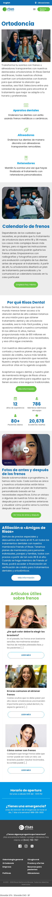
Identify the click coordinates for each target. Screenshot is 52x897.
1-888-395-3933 (36, 812)
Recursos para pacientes (35, 868)
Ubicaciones (33, 873)
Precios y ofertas (36, 863)
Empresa (7, 867)
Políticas (7, 873)
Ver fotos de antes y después (26, 515)
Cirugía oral (33, 859)
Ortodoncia (8, 863)
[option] (6, 3)
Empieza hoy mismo (26, 284)
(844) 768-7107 (30, 840)
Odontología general (13, 859)
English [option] (6, 3)
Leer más (26, 655)
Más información (26, 388)
